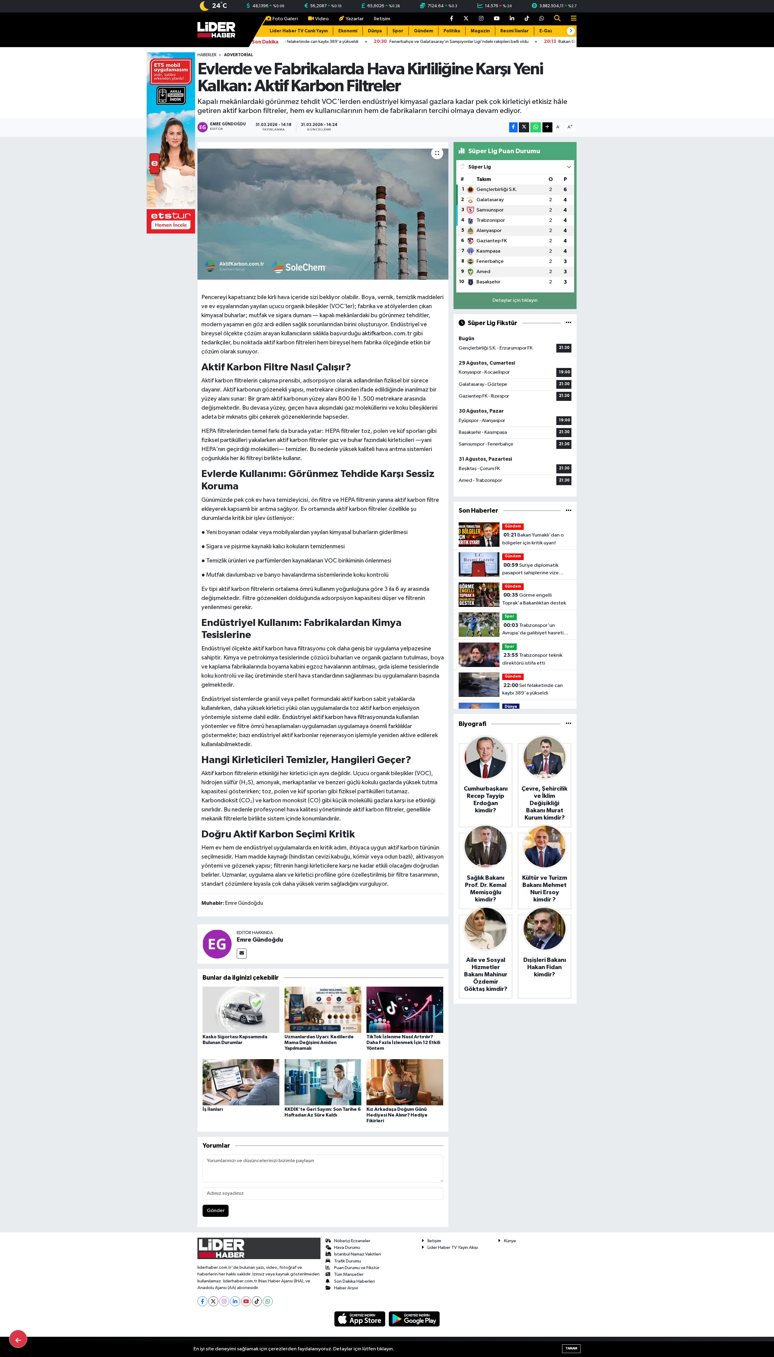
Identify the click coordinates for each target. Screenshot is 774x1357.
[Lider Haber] (216, 29)
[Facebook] (202, 1301)
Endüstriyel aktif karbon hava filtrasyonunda (338, 717)
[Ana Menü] (571, 18)
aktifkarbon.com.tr (387, 333)
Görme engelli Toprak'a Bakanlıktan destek (534, 599)
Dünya (375, 31)
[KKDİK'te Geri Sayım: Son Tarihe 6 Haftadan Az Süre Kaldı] (323, 1082)
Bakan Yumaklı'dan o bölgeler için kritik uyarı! (533, 539)
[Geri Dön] (18, 1339)
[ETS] (171, 142)
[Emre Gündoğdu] (217, 943)
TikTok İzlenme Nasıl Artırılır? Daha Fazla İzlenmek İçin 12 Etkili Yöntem (403, 1042)
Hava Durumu (347, 1247)
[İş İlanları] (241, 1082)
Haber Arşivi (346, 1288)
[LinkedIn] (235, 1301)
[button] (571, 31)
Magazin (480, 31)
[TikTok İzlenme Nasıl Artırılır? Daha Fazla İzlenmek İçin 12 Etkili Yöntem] (404, 1009)
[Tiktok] (257, 1301)
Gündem (423, 31)
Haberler (206, 55)
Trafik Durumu (347, 1261)
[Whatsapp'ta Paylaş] (535, 127)
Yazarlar (355, 18)
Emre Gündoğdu (260, 940)
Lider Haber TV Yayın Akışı (453, 1247)
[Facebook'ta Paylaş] (513, 127)
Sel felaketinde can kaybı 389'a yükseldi (532, 689)
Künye (510, 1241)
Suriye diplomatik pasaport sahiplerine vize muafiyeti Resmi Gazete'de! (534, 569)
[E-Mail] (242, 954)
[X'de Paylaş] (524, 127)
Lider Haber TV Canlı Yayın (299, 31)
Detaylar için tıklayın (515, 300)
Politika (452, 31)
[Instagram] (224, 1301)
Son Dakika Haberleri (354, 1281)
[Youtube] (246, 1301)
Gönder (216, 1210)
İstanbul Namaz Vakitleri (357, 1254)
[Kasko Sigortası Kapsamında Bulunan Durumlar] (241, 1009)
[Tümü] (568, 510)
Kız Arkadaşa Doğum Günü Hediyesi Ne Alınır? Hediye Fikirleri (397, 1115)
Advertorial (238, 55)
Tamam (571, 1348)
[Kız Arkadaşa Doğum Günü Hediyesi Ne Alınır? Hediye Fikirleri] (404, 1082)
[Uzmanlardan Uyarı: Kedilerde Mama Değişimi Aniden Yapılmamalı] (323, 1009)
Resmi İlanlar (514, 31)
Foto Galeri (285, 18)
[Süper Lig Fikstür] (568, 323)
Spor (397, 31)
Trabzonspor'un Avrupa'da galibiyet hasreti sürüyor (533, 630)
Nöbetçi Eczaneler (352, 1241)
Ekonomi (347, 31)
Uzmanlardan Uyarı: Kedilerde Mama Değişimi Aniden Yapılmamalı (319, 1042)
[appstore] (360, 1318)
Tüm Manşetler (349, 1274)
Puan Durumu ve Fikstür (356, 1267)
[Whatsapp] (268, 1301)
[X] (213, 1301)
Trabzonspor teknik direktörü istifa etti (532, 659)
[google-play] (414, 1318)
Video (322, 18)
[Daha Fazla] (547, 127)
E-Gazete (550, 31)
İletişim (382, 18)
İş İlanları (213, 1109)
